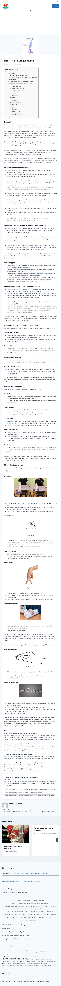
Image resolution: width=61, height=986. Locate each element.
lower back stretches (30, 954)
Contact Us (50, 911)
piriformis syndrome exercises (34, 959)
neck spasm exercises (44, 954)
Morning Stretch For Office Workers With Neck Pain (17, 939)
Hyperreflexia (6, 928)
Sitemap (34, 900)
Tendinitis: (14, 93)
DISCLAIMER (45, 906)
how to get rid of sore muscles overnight (20, 950)
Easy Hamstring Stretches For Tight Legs (14, 932)
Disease (36, 914)
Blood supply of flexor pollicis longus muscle (21, 81)
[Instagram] (9, 973)
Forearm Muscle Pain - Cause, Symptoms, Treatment (24, 881)
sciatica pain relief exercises (41, 961)
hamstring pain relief (33, 948)
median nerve (25, 267)
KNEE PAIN (43, 952)
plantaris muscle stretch (30, 961)
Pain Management (21, 917)
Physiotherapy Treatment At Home (41, 909)
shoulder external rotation (52, 961)
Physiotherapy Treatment (15, 911)
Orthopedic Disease (43, 917)
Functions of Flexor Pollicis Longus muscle (20, 83)
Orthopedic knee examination (8, 956)
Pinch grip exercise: (17, 113)
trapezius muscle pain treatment (8, 965)
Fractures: (14, 100)
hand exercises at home (43, 948)
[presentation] (15, 834)
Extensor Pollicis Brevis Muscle (50, 810)
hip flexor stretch (52, 948)
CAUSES (3, 948)
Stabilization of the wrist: (18, 88)
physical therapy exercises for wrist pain (43, 956)
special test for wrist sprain (32, 963)
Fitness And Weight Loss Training (19, 909)
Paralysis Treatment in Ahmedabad (34, 911)
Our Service (53, 906)
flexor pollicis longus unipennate (46, 795)
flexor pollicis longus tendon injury (27, 795)
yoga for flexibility (48, 965)
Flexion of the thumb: (17, 84)
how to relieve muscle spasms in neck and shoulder (38, 950)
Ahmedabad (31, 917)
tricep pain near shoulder (19, 965)
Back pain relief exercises (25, 946)
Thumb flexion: (15, 106)
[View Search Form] (30, 11)
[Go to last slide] (4, 840)
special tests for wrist (42, 963)
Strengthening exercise (15, 102)
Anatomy (6, 58)
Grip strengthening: (16, 111)
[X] (6, 973)
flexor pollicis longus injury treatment (29, 789)
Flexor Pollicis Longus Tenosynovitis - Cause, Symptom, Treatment (28, 873)
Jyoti (7, 851)
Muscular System (27, 58)
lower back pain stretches (20, 954)
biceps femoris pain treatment (37, 946)
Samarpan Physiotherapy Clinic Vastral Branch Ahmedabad (21, 906)
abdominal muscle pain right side (8, 946)
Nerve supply (12, 79)
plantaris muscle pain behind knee (18, 961)
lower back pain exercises (8, 954)
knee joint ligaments (36, 952)
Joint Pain (53, 917)
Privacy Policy (26, 900)
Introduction (29, 952)
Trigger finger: (15, 97)
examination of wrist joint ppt (22, 948)
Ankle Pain (17, 946)
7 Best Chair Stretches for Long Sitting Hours (15, 925)
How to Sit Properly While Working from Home (15, 935)
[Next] (57, 840)
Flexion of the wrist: (16, 86)
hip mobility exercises (7, 950)
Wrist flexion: (15, 104)
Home (19, 900)
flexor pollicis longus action (11, 789)
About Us (41, 900)
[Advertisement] (30, 23)
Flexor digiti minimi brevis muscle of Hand (14, 810)
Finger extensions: (16, 107)
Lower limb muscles (15, 58)
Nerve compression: (16, 99)
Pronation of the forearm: (18, 90)
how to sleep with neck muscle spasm (9, 952)
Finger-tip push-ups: (17, 114)
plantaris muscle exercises (46, 959)
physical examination (29, 956)
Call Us (56, 6)
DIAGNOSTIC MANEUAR (10, 948)
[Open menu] (57, 1)
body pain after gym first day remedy (51, 946)
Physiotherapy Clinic (11, 914)
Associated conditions (15, 92)
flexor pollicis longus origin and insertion (33, 792)
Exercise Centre (9, 917)
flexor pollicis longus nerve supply (13, 792)
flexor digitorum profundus (44, 273)
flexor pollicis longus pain (11, 795)
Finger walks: (15, 109)
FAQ (10, 116)
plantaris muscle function (6, 961)
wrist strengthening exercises (37, 965)
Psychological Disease (30, 920)
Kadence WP (45, 981)
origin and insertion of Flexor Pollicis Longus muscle (23, 77)
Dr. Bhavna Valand (40, 833)
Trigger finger (11, 421)
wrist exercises (28, 965)
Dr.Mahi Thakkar (9, 64)
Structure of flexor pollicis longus (18, 75)
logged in (12, 892)
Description (11, 73)
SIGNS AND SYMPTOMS (7, 963)
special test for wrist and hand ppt (19, 963)
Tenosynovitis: (15, 95)
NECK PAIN (36, 954)
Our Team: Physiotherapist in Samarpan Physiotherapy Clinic (30, 903)
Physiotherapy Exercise (26, 914)
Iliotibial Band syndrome (21, 952)
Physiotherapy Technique (48, 914)
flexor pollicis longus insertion (47, 789)
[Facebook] (3, 973)
